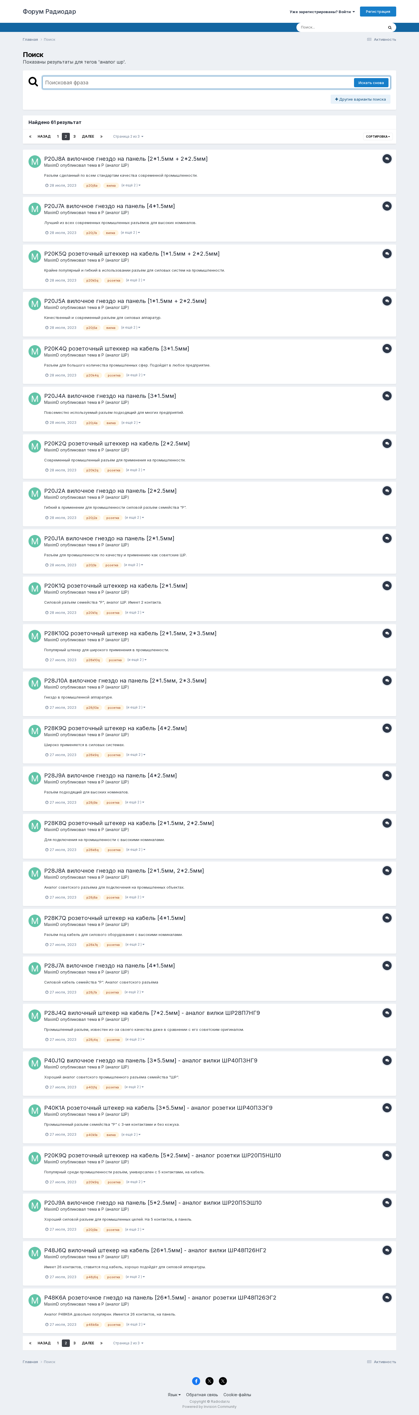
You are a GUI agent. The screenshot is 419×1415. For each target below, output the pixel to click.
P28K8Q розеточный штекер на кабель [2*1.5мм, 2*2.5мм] (129, 823)
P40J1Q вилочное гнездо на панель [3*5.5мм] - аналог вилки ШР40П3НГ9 (150, 1060)
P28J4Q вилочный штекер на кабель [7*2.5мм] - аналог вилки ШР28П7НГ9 (152, 1012)
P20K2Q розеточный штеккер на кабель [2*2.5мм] (117, 443)
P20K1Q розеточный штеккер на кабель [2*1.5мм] (116, 585)
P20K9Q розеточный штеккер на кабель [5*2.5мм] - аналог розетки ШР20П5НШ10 (162, 1155)
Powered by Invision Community (209, 1406)
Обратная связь (202, 1394)
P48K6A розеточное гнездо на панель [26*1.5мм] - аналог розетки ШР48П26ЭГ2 (160, 1297)
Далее (88, 136)
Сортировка (377, 136)
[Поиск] (390, 27)
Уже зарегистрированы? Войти (321, 11)
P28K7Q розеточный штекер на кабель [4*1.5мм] (115, 918)
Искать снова (371, 82)
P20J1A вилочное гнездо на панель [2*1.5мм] (109, 538)
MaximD (51, 165)
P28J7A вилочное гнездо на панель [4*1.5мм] (109, 965)
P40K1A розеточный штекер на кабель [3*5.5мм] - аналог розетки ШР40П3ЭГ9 (158, 1107)
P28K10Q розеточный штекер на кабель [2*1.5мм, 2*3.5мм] (130, 633)
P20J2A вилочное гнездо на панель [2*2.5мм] (110, 490)
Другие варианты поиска (362, 99)
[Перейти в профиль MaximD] (35, 161)
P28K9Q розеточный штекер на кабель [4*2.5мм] (115, 728)
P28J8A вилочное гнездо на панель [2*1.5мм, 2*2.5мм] (124, 870)
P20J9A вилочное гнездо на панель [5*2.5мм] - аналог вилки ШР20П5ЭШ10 (153, 1202)
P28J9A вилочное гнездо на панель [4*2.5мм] (110, 775)
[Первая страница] (30, 136)
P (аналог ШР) (115, 165)
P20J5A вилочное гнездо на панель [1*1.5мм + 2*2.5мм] (125, 301)
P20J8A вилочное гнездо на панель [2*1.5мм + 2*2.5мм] (126, 158)
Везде (370, 27)
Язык (173, 1394)
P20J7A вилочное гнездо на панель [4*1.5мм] (109, 206)
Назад (44, 136)
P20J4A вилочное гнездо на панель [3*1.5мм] (110, 395)
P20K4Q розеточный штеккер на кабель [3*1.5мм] (116, 348)
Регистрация (378, 11)
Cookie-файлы (237, 1394)
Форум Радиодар (49, 11)
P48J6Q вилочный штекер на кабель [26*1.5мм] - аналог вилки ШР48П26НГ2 (155, 1250)
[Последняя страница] (101, 136)
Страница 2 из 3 (127, 136)
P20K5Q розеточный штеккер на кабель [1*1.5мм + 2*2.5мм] (132, 253)
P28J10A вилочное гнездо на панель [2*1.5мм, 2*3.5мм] (125, 680)
